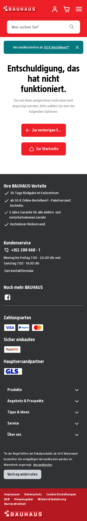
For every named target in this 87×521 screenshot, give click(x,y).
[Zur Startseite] (20, 8)
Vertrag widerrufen (22, 474)
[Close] (77, 47)
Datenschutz (33, 494)
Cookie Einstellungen (61, 494)
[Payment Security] (12, 349)
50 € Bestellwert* (56, 47)
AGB (7, 499)
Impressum (12, 494)
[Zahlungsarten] (10, 327)
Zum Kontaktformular (19, 271)
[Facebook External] (7, 297)
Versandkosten (42, 464)
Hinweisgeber (23, 499)
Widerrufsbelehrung (52, 499)
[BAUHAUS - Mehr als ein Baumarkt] (23, 513)
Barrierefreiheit (15, 504)
